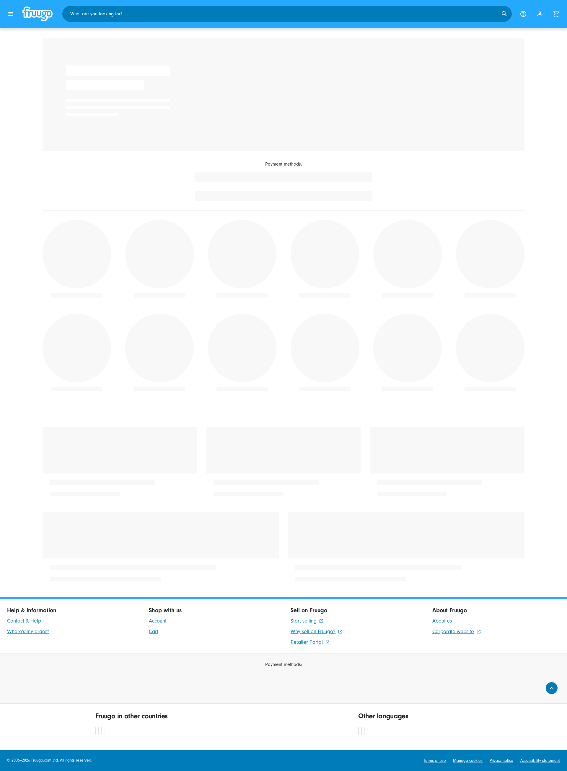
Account (158, 621)
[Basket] (556, 14)
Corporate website (453, 631)
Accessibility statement (540, 760)
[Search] (504, 14)
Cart (153, 631)
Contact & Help (24, 621)
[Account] (540, 14)
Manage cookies (468, 760)
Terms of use (435, 760)
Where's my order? (28, 631)
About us (442, 621)
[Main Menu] (11, 14)
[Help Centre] (523, 14)
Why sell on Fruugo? (313, 631)
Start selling (304, 621)
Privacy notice (501, 760)
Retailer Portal (307, 642)
